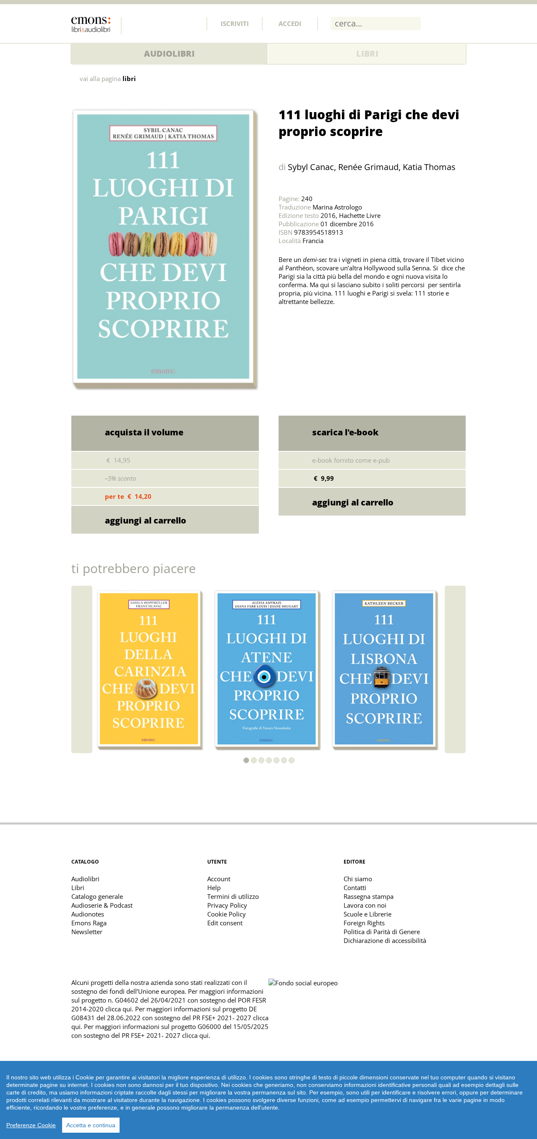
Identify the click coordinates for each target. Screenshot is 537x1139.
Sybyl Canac (311, 167)
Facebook (136, 23)
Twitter (155, 23)
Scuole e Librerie (367, 914)
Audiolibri (169, 53)
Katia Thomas (429, 167)
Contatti (355, 887)
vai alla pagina (108, 79)
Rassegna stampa (369, 896)
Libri (367, 53)
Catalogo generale (97, 896)
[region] (268, 1100)
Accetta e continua (90, 1125)
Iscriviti (235, 23)
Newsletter (86, 931)
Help (214, 887)
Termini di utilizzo (233, 896)
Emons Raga (89, 923)
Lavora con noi (365, 905)
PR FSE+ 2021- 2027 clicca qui (165, 1035)
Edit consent (224, 923)
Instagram (173, 23)
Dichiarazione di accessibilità (385, 940)
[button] (246, 760)
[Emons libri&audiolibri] (96, 25)
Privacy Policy (227, 905)
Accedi (290, 23)
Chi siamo (358, 879)
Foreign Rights (364, 923)
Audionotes (87, 914)
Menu (459, 23)
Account (218, 879)
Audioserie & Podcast (102, 905)
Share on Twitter (287, 322)
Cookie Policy (226, 914)
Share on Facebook (305, 322)
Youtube (191, 23)
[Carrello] (437, 23)
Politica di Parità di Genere (382, 931)
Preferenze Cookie (31, 1125)
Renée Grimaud (368, 167)
